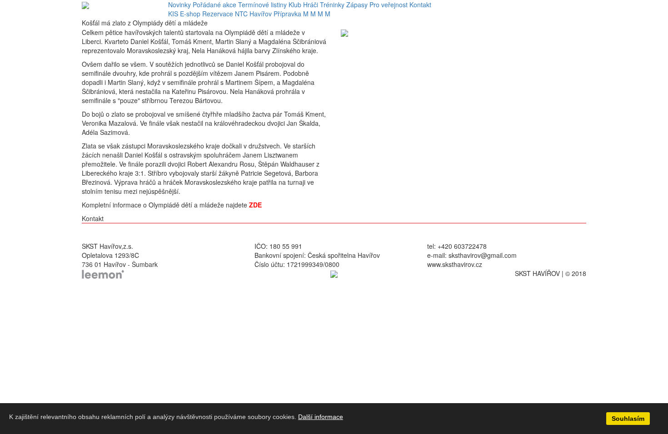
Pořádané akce (214, 4)
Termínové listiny (262, 4)
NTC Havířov (253, 13)
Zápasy (357, 4)
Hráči (310, 4)
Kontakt (420, 4)
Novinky (179, 4)
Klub (295, 4)
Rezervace (217, 13)
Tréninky (332, 4)
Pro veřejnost (388, 4)
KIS (173, 13)
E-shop (190, 13)
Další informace (320, 416)
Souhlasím (628, 418)
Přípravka (287, 13)
